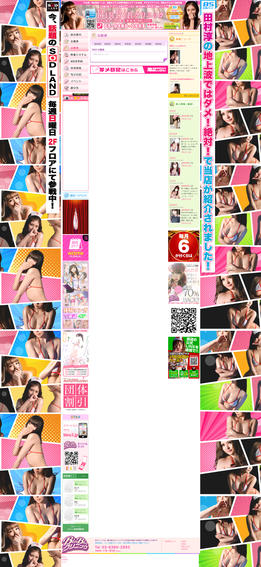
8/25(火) (118, 44)
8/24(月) (107, 44)
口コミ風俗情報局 (76, 529)
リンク (64, 562)
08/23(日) (97, 44)
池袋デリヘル (75, 526)
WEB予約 (184, 549)
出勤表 (183, 544)
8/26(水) (128, 44)
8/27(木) (138, 44)
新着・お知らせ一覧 (191, 95)
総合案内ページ (170, 541)
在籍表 (183, 541)
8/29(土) (158, 44)
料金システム (185, 546)
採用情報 (65, 559)
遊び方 (64, 557)
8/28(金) (148, 44)
